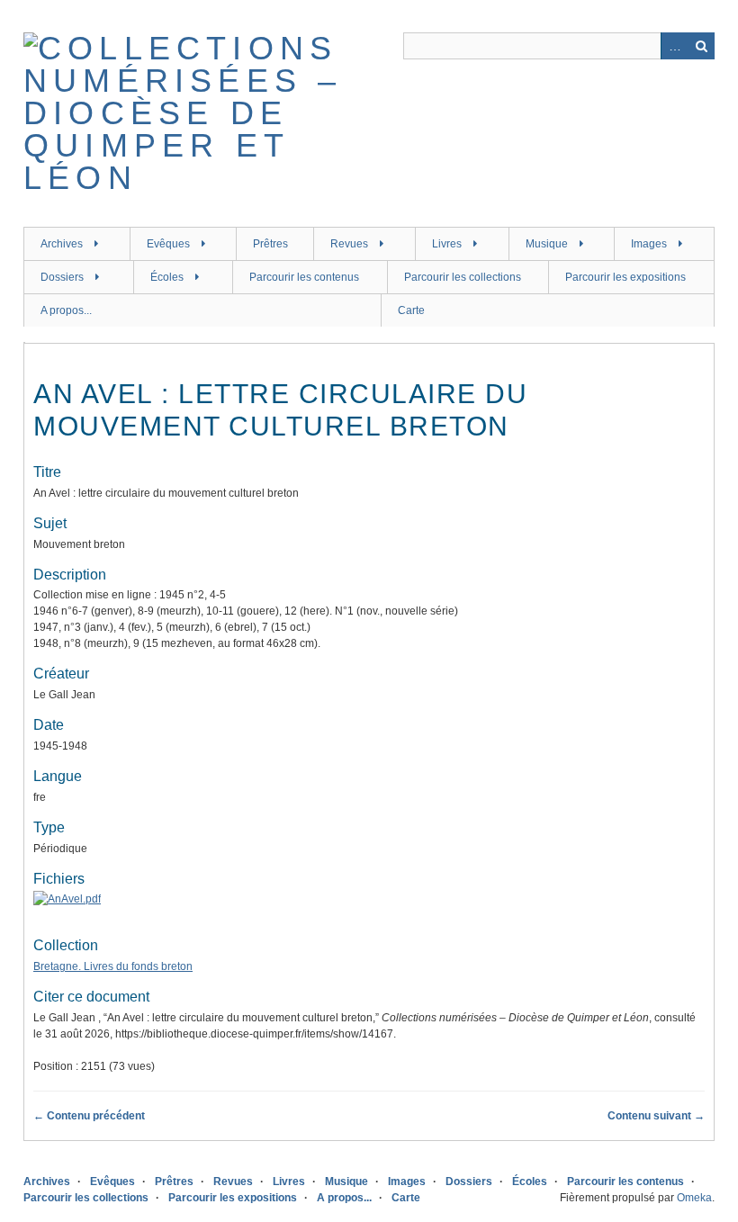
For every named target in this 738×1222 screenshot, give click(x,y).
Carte (411, 310)
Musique (547, 244)
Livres (447, 244)
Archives (61, 244)
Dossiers (62, 277)
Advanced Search (674, 45)
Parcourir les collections (462, 277)
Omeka (694, 1197)
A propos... (66, 310)
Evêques (168, 244)
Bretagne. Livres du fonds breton (113, 966)
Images (649, 244)
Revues (349, 244)
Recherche (701, 45)
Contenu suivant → (656, 1116)
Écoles (167, 277)
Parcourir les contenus (304, 277)
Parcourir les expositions (625, 277)
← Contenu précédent (89, 1116)
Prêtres (270, 244)
